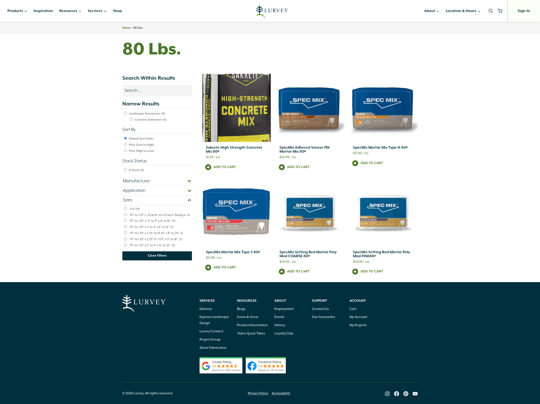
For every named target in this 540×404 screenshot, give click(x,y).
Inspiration (43, 11)
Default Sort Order (141, 138)
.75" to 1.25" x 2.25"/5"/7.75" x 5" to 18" (155, 239)
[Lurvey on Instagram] (387, 393)
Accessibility (281, 393)
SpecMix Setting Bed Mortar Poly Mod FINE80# (381, 254)
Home (126, 28)
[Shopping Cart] (501, 11)
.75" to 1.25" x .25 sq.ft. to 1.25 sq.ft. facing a (159, 215)
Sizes (127, 200)
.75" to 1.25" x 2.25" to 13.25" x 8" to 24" (156, 233)
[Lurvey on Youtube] (415, 393)
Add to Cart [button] (224, 167)
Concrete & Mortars (150, 119)
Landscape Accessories (147, 113)
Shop (117, 11)
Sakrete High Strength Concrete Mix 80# (234, 149)
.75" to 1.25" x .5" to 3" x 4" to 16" (152, 221)
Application (134, 190)
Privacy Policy (258, 393)
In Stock (136, 170)
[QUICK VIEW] (236, 108)
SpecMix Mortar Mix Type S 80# (233, 252)
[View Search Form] (490, 11)
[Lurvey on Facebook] (396, 393)
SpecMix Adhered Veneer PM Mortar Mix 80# (304, 149)
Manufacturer (136, 181)
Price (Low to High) (141, 145)
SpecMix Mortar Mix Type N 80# (380, 147)
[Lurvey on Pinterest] (405, 393)
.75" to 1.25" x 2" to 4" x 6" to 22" (152, 245)
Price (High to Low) (141, 151)
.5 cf (134, 209)
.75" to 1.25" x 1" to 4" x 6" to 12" (151, 227)
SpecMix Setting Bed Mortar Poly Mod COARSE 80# (308, 254)
